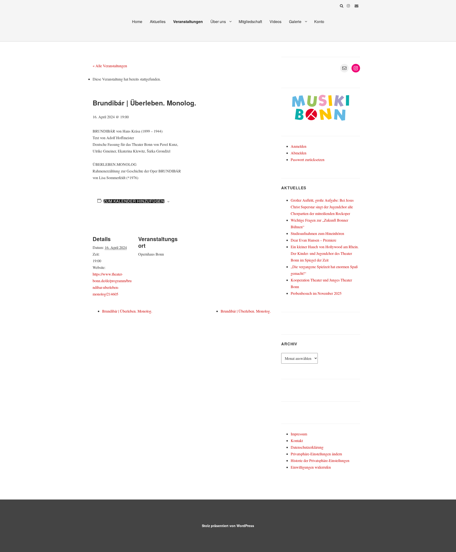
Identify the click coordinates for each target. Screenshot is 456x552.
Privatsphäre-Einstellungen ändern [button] (316, 453)
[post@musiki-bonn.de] (356, 5)
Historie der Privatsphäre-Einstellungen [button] (320, 460)
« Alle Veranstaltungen (110, 65)
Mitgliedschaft (250, 21)
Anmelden (298, 146)
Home (137, 21)
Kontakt (297, 440)
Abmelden (298, 152)
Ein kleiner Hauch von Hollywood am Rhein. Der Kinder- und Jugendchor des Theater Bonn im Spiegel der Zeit (325, 253)
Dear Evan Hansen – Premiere (313, 240)
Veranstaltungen (188, 21)
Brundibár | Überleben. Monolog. (127, 311)
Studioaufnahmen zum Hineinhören (317, 233)
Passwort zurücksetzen (307, 159)
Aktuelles (158, 21)
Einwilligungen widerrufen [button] (311, 467)
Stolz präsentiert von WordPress (228, 525)
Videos (275, 21)
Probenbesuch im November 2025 (316, 293)
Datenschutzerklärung (307, 447)
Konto (319, 21)
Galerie (295, 21)
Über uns (218, 21)
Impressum (299, 433)
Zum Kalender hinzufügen (134, 201)
